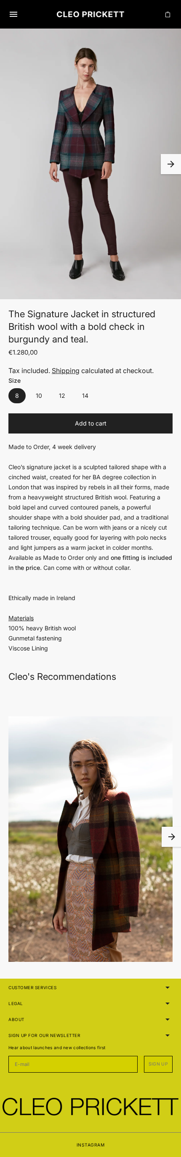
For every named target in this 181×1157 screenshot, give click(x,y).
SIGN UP (158, 1064)
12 (62, 395)
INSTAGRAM (91, 1144)
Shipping (66, 370)
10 (39, 395)
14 (85, 395)
